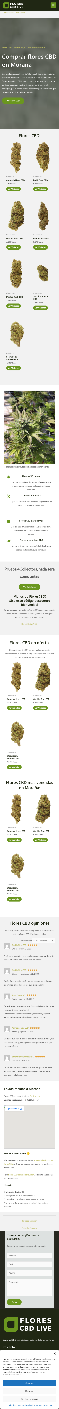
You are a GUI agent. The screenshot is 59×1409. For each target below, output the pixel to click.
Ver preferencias (29, 1399)
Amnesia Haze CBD (20, 1028)
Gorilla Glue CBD (19, 945)
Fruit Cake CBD (18, 995)
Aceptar (29, 1383)
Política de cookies (14, 1405)
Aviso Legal (48, 1405)
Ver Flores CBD (13, 101)
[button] (54, 1353)
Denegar (29, 1391)
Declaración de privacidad (32, 1405)
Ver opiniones (29, 587)
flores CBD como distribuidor (21, 1174)
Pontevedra (9, 12)
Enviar (14, 1302)
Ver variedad (13, 189)
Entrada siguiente (29, 1228)
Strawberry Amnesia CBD (23, 1056)
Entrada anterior (29, 1221)
